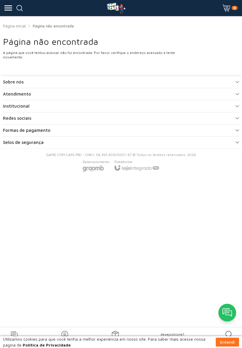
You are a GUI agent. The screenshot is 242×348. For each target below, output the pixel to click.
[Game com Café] (116, 8)
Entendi (227, 341)
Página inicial (14, 26)
